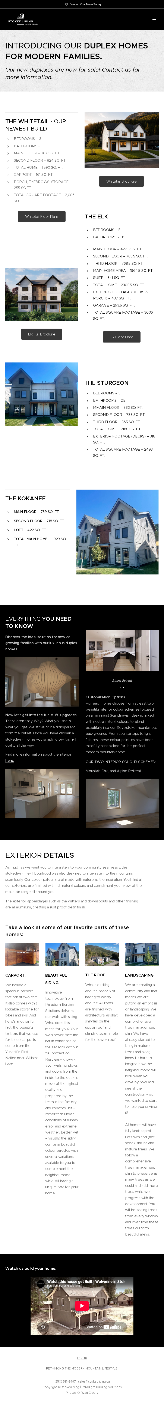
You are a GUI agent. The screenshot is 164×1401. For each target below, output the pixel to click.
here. (9, 760)
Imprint (82, 1358)
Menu (154, 19)
